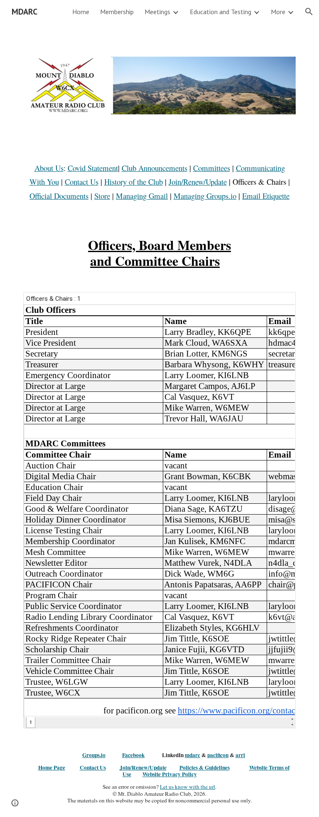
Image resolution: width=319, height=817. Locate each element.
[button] (309, 12)
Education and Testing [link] (220, 11)
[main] (159, 182)
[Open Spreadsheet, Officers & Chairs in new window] (280, 303)
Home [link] (80, 11)
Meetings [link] (157, 11)
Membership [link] (117, 11)
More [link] (278, 11)
